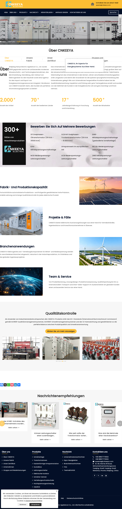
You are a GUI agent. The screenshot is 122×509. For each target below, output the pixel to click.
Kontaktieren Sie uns (78, 12)
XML (62, 498)
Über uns (13, 12)
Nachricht (34, 12)
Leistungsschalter (40, 470)
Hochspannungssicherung (44, 483)
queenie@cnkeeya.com (103, 5)
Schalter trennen (40, 477)
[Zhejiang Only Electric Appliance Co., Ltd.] (14, 4)
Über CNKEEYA (22, 42)
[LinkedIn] (102, 475)
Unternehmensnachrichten (74, 457)
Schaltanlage (39, 457)
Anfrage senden (61, 12)
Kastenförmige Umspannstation (46, 464)
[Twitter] (98, 475)
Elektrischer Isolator (41, 474)
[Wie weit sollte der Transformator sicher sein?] (76, 415)
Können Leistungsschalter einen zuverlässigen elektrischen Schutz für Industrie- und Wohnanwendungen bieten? (45, 434)
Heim (6, 12)
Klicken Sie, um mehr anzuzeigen (61, 331)
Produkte (23, 12)
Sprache (113, 12)
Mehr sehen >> (13, 428)
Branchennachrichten (72, 464)
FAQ (65, 467)
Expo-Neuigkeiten (71, 460)
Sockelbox (38, 467)
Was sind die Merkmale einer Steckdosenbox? (108, 434)
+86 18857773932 (102, 457)
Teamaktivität (69, 470)
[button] (56, 361)
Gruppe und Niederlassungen (100, 59)
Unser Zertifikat (51, 59)
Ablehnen (23, 504)
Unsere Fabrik (29, 59)
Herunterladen (46, 12)
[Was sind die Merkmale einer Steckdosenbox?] (108, 415)
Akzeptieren (35, 504)
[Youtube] (106, 475)
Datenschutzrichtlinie (75, 498)
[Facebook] (95, 475)
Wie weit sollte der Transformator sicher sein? (77, 434)
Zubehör (37, 487)
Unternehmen (8, 467)
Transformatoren (40, 460)
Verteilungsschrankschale (44, 480)
